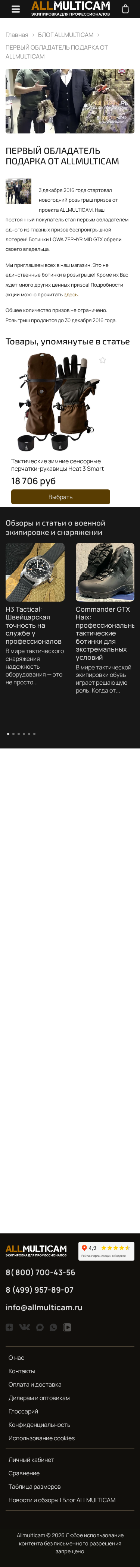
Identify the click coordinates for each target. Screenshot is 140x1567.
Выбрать (61, 497)
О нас (16, 1357)
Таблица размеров (35, 1486)
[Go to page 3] (19, 734)
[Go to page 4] (24, 734)
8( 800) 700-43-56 (40, 1272)
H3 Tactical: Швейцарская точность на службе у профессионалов (34, 625)
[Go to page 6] (34, 734)
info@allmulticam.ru (44, 1307)
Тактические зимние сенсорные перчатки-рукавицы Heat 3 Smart (57, 465)
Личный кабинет (31, 1460)
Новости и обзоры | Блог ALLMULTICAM (62, 1500)
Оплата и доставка (35, 1384)
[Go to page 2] (13, 734)
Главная (17, 35)
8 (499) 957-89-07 (40, 1289)
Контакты (22, 1371)
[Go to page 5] (29, 734)
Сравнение (24, 1473)
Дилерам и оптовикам (39, 1398)
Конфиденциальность (40, 1425)
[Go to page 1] (8, 734)
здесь (71, 294)
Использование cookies (42, 1438)
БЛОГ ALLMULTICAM (65, 35)
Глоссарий (23, 1411)
